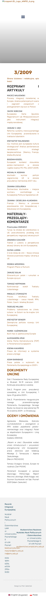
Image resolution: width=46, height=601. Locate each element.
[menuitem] (18, 595)
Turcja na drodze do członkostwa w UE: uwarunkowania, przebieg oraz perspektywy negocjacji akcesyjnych (23, 233)
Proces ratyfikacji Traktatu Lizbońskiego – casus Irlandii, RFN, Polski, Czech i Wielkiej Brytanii (23, 299)
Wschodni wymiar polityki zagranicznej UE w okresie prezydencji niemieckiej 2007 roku (23, 178)
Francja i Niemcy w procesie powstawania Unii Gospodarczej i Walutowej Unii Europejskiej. (23, 206)
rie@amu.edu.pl (11, 553)
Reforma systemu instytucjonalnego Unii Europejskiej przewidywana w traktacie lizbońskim (23, 134)
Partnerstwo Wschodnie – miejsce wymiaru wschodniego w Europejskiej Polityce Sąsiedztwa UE (23, 192)
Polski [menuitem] (35, 595)
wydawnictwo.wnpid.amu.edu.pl (30, 546)
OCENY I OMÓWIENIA (23, 416)
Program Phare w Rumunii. (18, 267)
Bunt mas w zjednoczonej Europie (21, 334)
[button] (23, 17)
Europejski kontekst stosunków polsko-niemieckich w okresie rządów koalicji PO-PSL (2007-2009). (23, 165)
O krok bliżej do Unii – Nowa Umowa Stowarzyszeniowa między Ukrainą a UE (23, 256)
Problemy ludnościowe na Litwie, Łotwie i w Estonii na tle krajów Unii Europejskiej (23, 312)
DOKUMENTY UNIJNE (17, 372)
